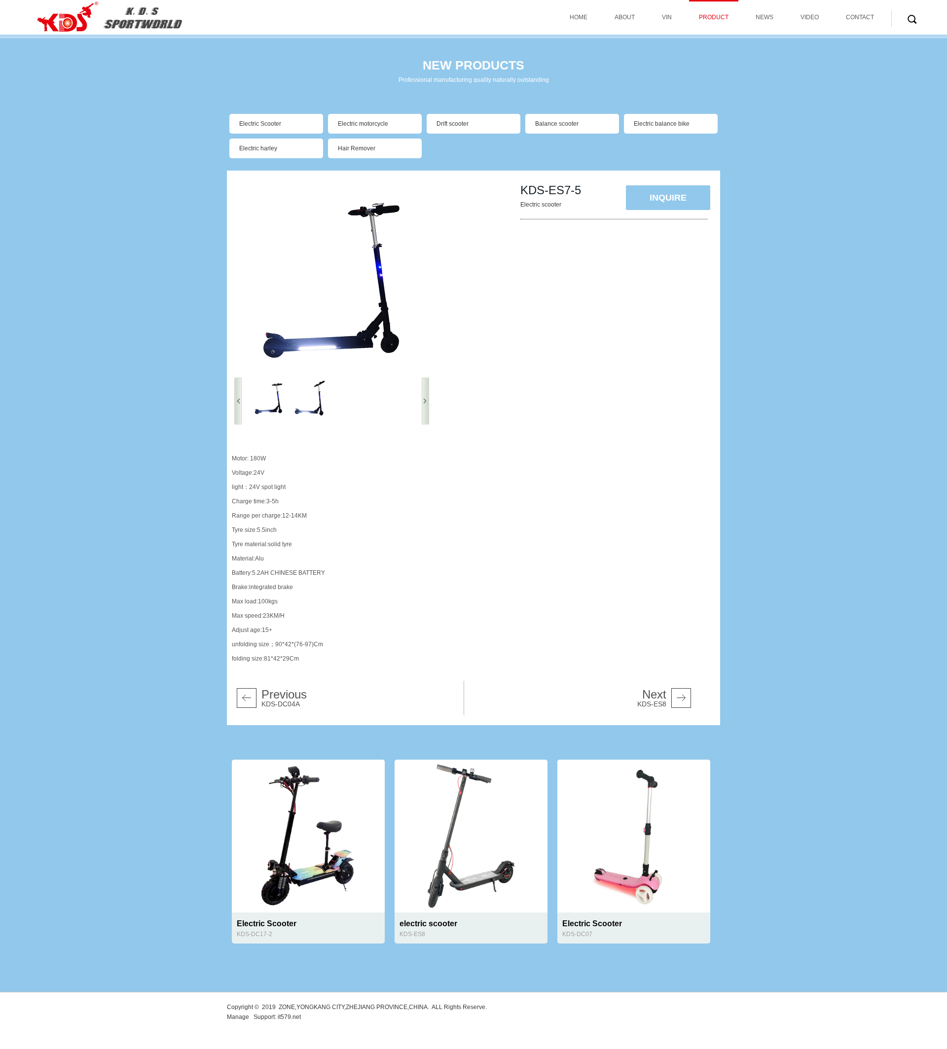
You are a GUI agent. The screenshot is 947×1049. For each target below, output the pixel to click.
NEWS (764, 17)
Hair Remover (356, 148)
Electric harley (258, 148)
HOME (578, 17)
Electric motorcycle (363, 123)
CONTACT (860, 17)
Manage (238, 1017)
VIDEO (810, 17)
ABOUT (625, 17)
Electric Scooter (260, 123)
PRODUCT (713, 17)
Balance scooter (557, 123)
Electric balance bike (662, 123)
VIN (667, 17)
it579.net (289, 1017)
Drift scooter (453, 123)
